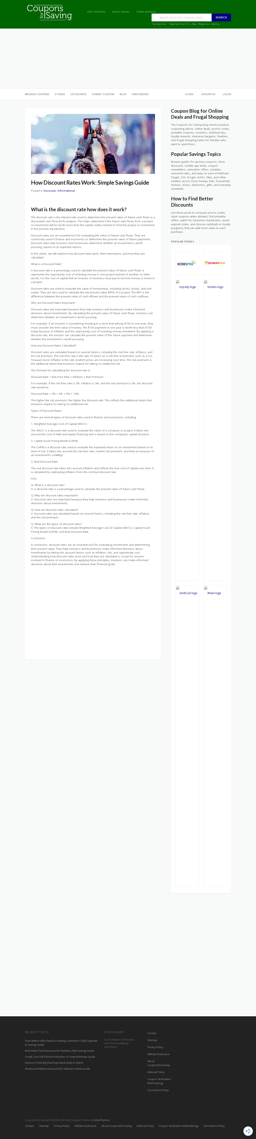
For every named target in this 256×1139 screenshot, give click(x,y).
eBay (194, 23)
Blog (123, 94)
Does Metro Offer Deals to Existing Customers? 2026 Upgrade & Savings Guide (61, 1042)
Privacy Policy (155, 1047)
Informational (66, 190)
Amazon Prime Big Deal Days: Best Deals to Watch (54, 1062)
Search (221, 17)
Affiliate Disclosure (158, 1054)
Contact (151, 1033)
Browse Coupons (37, 94)
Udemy (215, 23)
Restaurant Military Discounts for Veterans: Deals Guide (57, 1068)
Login (227, 94)
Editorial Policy (155, 1072)
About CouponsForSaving (158, 1063)
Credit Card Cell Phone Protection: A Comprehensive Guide (60, 1056)
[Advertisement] (128, 59)
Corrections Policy (158, 1090)
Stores (60, 94)
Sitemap (152, 1040)
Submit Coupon (103, 94)
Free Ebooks (140, 94)
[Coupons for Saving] (50, 12)
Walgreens (203, 23)
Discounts (50, 190)
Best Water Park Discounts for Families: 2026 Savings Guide (59, 1050)
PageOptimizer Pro (179, 23)
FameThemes (102, 1120)
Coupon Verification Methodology (159, 1081)
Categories (78, 94)
